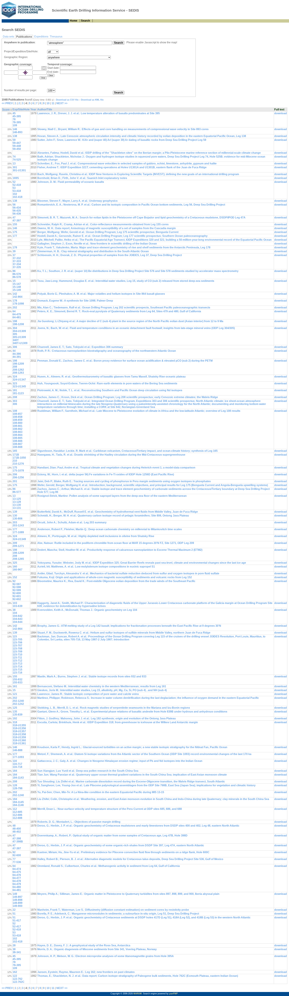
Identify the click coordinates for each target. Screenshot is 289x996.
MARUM (137, 993)
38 (14, 609)
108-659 (17, 419)
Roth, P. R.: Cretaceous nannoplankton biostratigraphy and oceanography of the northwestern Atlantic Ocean (106, 350)
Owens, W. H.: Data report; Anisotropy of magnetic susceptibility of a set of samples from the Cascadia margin (106, 228)
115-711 (17, 657)
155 (15, 224)
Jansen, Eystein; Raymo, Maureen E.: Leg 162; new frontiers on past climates (86, 972)
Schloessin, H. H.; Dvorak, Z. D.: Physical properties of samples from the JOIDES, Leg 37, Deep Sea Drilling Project (109, 255)
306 (15, 347)
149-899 (17, 903)
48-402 (17, 831)
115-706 (17, 642)
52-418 (17, 184)
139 (15, 511)
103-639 (17, 606)
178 (15, 247)
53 (14, 187)
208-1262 (18, 369)
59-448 (17, 146)
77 (14, 859)
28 (14, 945)
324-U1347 (19, 379)
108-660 (17, 422)
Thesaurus (56, 36)
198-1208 (18, 324)
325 (15, 562)
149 (15, 893)
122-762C (18, 981)
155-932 (17, 679)
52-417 (17, 926)
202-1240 (18, 700)
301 (15, 167)
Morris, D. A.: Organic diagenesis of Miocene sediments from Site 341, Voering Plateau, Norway (97, 949)
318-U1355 (19, 725)
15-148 (17, 287)
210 (15, 460)
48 (14, 825)
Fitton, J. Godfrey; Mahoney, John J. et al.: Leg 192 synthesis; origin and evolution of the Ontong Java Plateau (106, 718)
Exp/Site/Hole (21, 109)
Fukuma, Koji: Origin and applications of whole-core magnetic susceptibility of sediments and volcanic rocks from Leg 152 (114, 577)
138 (15, 136)
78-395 (17, 122)
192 (15, 718)
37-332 (17, 258)
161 (15, 686)
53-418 (17, 190)
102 (15, 194)
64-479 (17, 314)
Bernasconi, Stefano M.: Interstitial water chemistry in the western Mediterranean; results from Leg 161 (101, 686)
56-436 (17, 213)
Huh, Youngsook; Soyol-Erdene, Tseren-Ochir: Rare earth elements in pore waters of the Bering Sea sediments (107, 383)
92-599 (17, 590)
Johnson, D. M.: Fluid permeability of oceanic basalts (70, 181)
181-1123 (18, 393)
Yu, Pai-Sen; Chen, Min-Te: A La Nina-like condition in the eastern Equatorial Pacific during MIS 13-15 (100, 792)
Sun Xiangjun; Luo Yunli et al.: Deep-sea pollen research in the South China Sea (87, 770)
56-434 (17, 207)
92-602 (17, 599)
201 (15, 481)
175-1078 (18, 470)
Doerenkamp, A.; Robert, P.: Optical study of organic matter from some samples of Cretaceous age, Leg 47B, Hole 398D (112, 835)
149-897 (17, 896)
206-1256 (18, 477)
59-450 (17, 149)
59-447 (17, 142)
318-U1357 (19, 731)
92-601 (17, 596)
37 (14, 255)
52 (14, 181)
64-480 (17, 887)
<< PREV (7, 103)
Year (33, 109)
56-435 (17, 210)
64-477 (17, 878)
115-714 (17, 666)
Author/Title (44, 109)
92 (14, 581)
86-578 (17, 277)
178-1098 (18, 303)
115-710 (17, 654)
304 (15, 328)
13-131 (17, 507)
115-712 (17, 660)
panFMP (173, 993)
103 (15, 603)
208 (15, 366)
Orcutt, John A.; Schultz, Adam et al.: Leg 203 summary (72, 522)
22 (14, 909)
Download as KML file (92, 100)
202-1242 (18, 703)
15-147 (17, 283)
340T (16, 340)
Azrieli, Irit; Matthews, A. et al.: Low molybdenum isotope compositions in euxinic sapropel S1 (96, 566)
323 (15, 383)
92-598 (17, 587)
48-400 (17, 828)
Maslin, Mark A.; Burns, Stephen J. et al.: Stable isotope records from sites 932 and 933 (91, 676)
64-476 (17, 875)
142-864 (17, 296)
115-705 (17, 639)
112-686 (17, 815)
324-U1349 (19, 539)
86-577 (17, 492)
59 (14, 139)
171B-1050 (19, 457)
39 (14, 251)
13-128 (17, 501)
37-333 (17, 261)
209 (15, 543)
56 (14, 204)
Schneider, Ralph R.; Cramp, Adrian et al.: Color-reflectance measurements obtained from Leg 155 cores (103, 224)
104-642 (17, 615)
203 (15, 522)
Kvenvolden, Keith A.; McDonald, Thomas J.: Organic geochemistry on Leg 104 (87, 609)
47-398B (18, 841)
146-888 (17, 750)
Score (6, 109)
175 (15, 232)
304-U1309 (19, 331)
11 (53, 103)
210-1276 (18, 463)
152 (15, 577)
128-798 (17, 788)
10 (48, 103)
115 (15, 636)
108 (15, 410)
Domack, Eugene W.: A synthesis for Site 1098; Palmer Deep (75, 300)
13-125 (17, 498)
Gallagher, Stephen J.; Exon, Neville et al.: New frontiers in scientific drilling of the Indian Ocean (97, 243)
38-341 (17, 952)
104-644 (17, 622)
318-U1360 (19, 740)
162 (15, 972)
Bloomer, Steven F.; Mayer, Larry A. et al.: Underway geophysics (77, 200)
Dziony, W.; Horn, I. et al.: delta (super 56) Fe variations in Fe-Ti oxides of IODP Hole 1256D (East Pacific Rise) (105, 474)
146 (15, 129)
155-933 (17, 682)
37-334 (17, 264)
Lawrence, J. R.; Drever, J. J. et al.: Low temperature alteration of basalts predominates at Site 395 (98, 113)
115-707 (17, 645)
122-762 (17, 978)
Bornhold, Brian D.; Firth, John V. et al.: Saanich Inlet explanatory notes (82, 178)
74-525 (17, 159)
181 (15, 390)
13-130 (17, 504)
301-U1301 (19, 170)
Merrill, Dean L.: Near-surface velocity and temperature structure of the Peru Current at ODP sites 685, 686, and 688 (109, 809)
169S (16, 178)
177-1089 (18, 532)
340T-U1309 (20, 343)
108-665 (17, 438)
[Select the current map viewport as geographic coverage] (44, 68)
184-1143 (18, 777)
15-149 (17, 290)
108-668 (17, 447)
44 (14, 350)
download (280, 113)
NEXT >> (61, 103)
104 (15, 612)
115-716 (17, 672)
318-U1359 (19, 737)
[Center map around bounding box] (25, 72)
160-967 (17, 569)
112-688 (17, 818)
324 (15, 376)
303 (15, 401)
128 (15, 785)
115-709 (17, 651)
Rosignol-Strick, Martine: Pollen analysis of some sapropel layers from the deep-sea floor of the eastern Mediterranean (112, 495)
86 (14, 271)
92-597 (17, 584)
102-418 (17, 197)
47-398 (17, 838)
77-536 (17, 862)
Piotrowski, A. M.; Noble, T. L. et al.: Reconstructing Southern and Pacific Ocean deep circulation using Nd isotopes (109, 390)
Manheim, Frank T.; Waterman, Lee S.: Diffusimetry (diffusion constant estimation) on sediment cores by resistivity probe (113, 909)
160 (15, 566)
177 (15, 235)
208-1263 (18, 372)
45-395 (17, 116)
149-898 (17, 899)
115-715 (17, 669)
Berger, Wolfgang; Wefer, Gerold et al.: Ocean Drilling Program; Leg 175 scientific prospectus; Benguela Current (107, 232)
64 (14, 311)
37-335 (17, 267)
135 (15, 711)
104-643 (17, 619)
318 (15, 722)
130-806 (17, 518)
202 (15, 307)
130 (15, 515)
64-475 (17, 872)
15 (14, 280)
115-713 (17, 663)
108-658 (17, 416)
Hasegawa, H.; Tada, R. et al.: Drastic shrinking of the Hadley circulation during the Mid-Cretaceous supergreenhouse (111, 454)
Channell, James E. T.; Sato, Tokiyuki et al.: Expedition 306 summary (80, 347)
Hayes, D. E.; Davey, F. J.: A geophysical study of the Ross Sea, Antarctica (83, 945)
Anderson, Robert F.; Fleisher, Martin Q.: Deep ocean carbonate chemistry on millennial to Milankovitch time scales (109, 529)
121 (15, 694)
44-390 (17, 353)
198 (15, 321)
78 (14, 119)
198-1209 (18, 363)
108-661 (17, 425)
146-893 (17, 132)
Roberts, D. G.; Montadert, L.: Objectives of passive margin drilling (78, 821)
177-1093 (18, 757)
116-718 (17, 767)
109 (15, 125)
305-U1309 (19, 337)
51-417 (17, 920)
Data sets (8, 36)
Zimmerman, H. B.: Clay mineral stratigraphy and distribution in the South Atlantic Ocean (93, 251)
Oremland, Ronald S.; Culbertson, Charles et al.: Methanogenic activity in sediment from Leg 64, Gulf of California (108, 866)
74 (14, 156)
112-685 (17, 812)
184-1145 (18, 802)
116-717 (17, 764)
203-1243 (18, 525)
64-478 (17, 881)
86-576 (17, 274)
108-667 (17, 444)
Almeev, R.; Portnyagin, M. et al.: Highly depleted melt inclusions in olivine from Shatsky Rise (95, 536)
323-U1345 (19, 386)
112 (15, 809)
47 (14, 217)
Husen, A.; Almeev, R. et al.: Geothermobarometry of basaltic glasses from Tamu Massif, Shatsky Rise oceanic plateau (111, 376)
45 (14, 113)
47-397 (17, 220)
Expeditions (41, 36)
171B (16, 454)
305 (15, 334)
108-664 (17, 435)
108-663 (17, 432)
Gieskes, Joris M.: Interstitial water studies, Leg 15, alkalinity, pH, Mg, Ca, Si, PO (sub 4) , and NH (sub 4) (102, 690)
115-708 (17, 648)
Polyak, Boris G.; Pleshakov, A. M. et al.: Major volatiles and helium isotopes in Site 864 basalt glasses (101, 293)
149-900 (17, 906)
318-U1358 (19, 734)
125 (15, 707)
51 (14, 913)
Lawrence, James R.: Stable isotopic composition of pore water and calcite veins (88, 694)
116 (15, 761)
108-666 (17, 441)
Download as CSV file (67, 100)
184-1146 (18, 805)
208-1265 (18, 558)
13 (14, 163)
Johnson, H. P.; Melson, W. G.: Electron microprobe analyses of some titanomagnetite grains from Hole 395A (105, 956)
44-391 (17, 356)
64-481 (17, 317)
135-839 (17, 714)
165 (15, 450)
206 (15, 474)
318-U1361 (19, 743)
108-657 (17, 413)
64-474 (17, 869)
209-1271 (18, 546)
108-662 (17, 429)
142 (15, 293)
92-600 (17, 593)
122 (15, 975)
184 (15, 770)
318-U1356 (19, 728)
